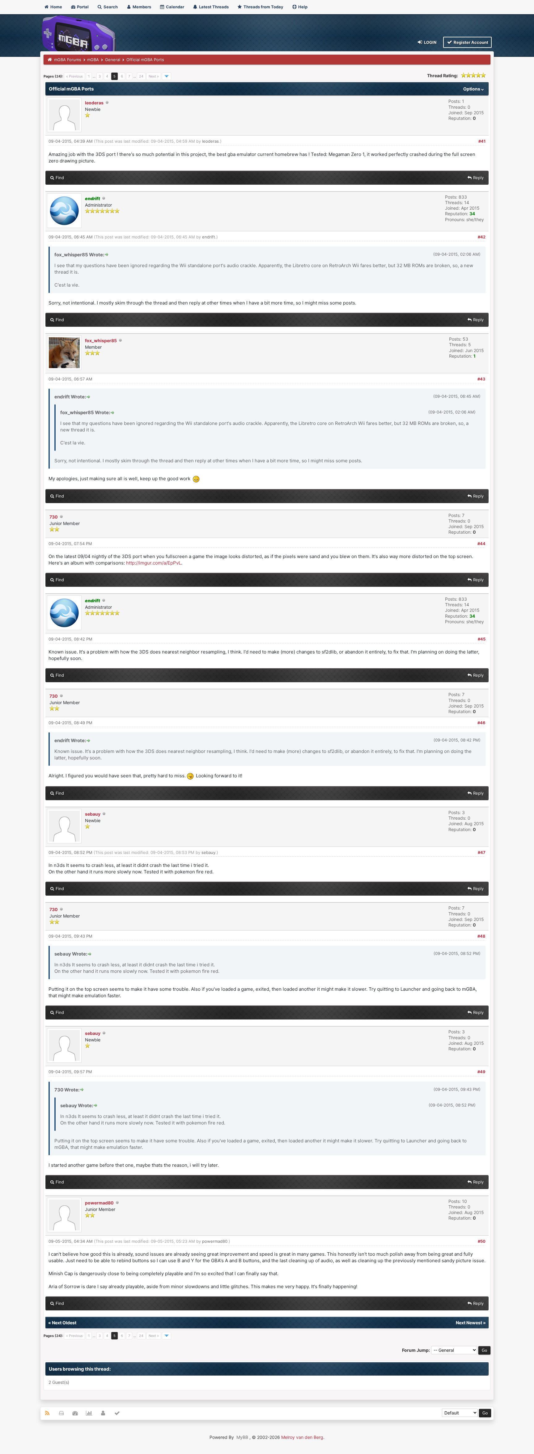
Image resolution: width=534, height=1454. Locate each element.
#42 (481, 236)
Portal (82, 6)
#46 (481, 722)
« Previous (74, 76)
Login (430, 42)
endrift (208, 236)
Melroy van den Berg (302, 1437)
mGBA (93, 59)
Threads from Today (263, 6)
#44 (481, 543)
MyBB (242, 1437)
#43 (481, 378)
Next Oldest (64, 1322)
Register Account (470, 42)
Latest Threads (213, 6)
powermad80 (99, 1202)
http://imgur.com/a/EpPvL (153, 563)
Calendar (174, 6)
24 (141, 76)
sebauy (92, 814)
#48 (481, 936)
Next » (154, 76)
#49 (481, 1071)
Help (302, 6)
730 (53, 516)
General (112, 59)
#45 (481, 639)
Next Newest (469, 1322)
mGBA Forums (67, 59)
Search (110, 6)
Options (472, 88)
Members (141, 6)
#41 (481, 141)
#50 (481, 1241)
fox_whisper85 (101, 340)
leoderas (94, 102)
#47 (481, 852)
